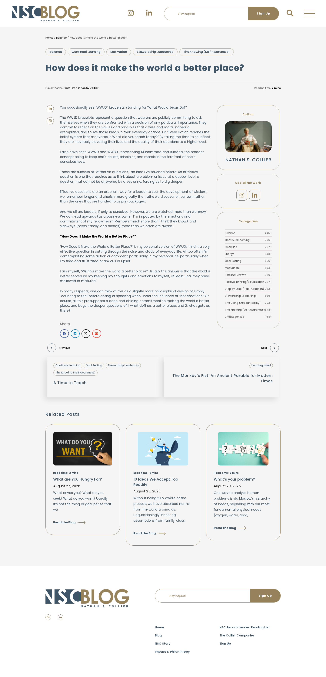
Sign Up (225, 643)
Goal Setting (248, 261)
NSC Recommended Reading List (244, 627)
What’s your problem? (234, 479)
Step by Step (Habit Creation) (248, 289)
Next (264, 348)
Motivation (118, 52)
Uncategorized (248, 317)
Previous (64, 348)
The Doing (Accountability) (248, 303)
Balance (61, 38)
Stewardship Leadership (155, 52)
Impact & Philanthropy (172, 651)
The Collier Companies (236, 635)
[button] (309, 13)
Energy (248, 254)
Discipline (248, 247)
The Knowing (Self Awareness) (206, 52)
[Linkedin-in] (60, 617)
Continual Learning (86, 52)
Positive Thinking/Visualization (248, 282)
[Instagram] (241, 195)
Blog (158, 635)
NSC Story (163, 643)
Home (49, 38)
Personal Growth (248, 275)
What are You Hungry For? (77, 479)
